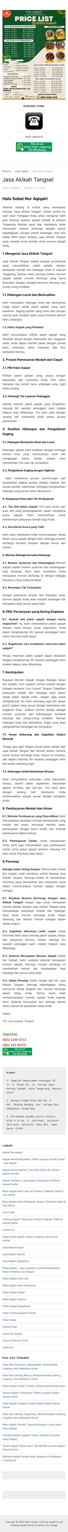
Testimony (8, 1347)
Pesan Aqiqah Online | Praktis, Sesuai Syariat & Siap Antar (33, 1385)
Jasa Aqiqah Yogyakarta (15, 1261)
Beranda (6, 171)
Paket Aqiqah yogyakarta (16, 1306)
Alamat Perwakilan (12, 1152)
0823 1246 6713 (34, 136)
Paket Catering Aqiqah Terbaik (19, 1312)
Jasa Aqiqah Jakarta (13, 1254)
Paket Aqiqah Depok (13, 1292)
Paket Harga (9, 1319)
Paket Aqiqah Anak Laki (15, 1278)
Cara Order (8, 1212)
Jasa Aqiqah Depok (13, 1247)
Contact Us (8, 1229)
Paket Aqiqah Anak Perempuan (19, 1285)
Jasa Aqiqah (33, 688)
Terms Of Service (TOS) (15, 1340)
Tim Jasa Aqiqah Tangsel (18, 1021)
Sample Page (9, 1326)
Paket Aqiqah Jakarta (14, 1299)
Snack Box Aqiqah (12, 1333)
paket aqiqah (21, 171)
